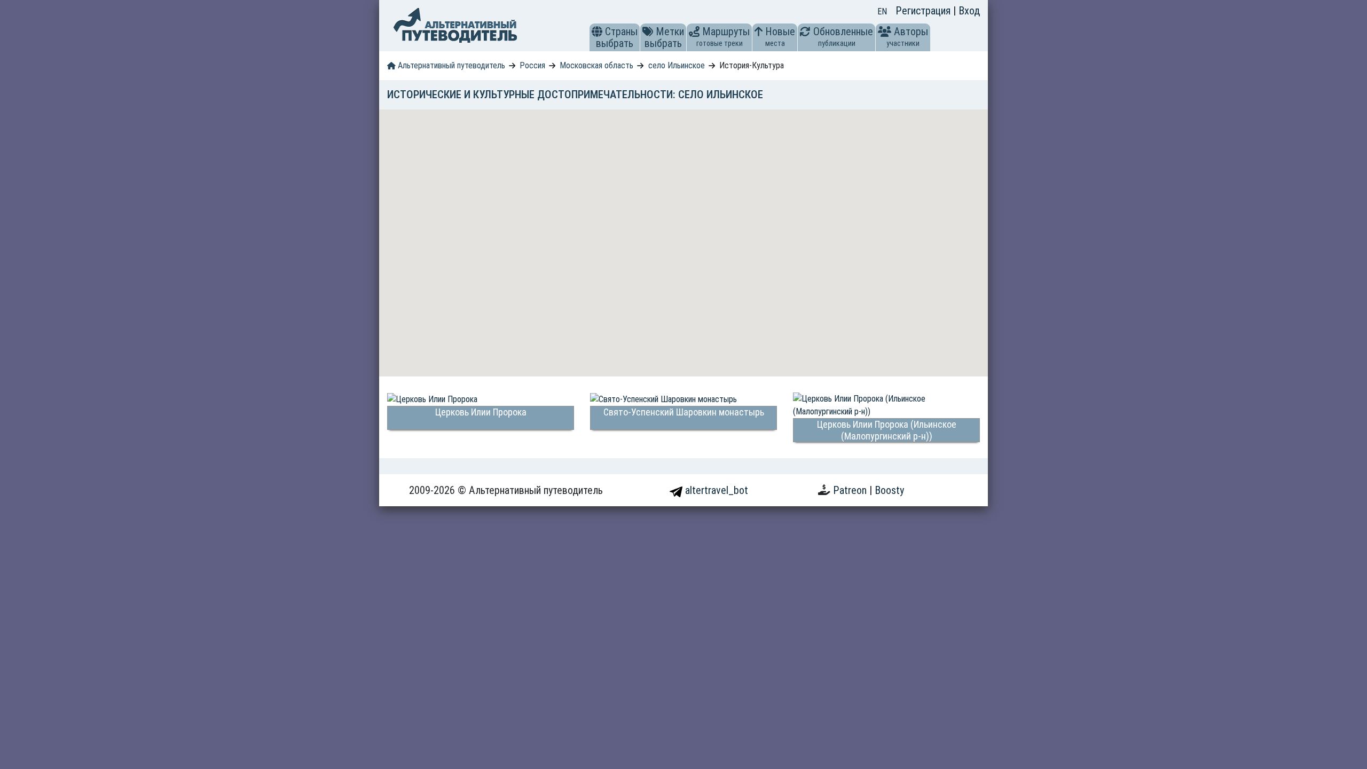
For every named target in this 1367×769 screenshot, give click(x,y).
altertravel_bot (715, 490)
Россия (532, 65)
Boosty (889, 490)
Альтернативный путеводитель (450, 65)
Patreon (851, 490)
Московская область (596, 65)
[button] (597, 31)
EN (882, 11)
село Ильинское (676, 65)
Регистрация (924, 10)
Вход (969, 10)
